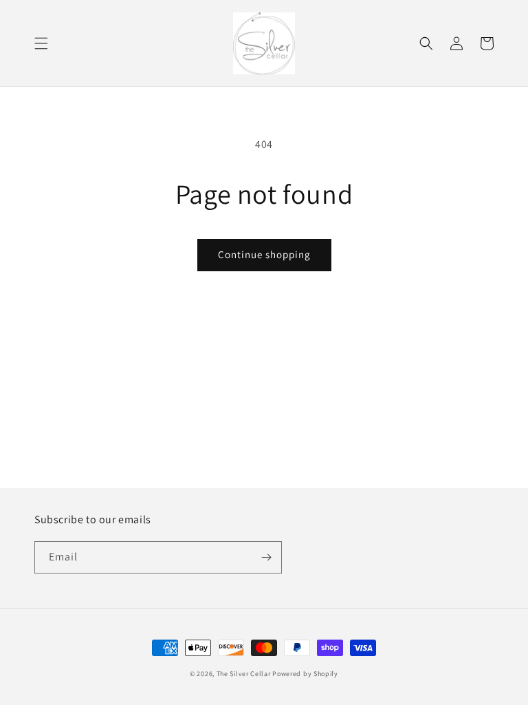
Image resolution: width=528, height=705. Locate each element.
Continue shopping (264, 254)
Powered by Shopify (305, 673)
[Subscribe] (266, 557)
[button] (41, 43)
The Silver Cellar (244, 673)
